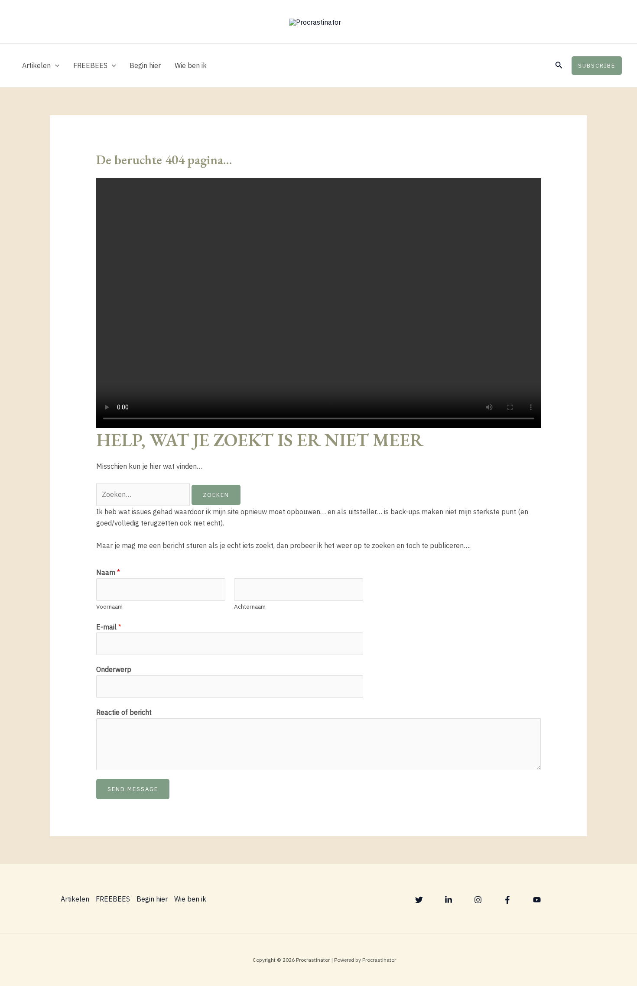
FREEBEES (90, 65)
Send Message (132, 789)
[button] (55, 65)
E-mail (108, 627)
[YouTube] (537, 900)
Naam (108, 572)
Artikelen (36, 65)
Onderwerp (113, 669)
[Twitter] (419, 900)
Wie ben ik (191, 65)
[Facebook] (507, 900)
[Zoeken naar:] (144, 494)
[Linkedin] (448, 900)
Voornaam (109, 606)
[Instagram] (478, 900)
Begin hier (145, 65)
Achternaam (250, 606)
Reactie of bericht (124, 712)
